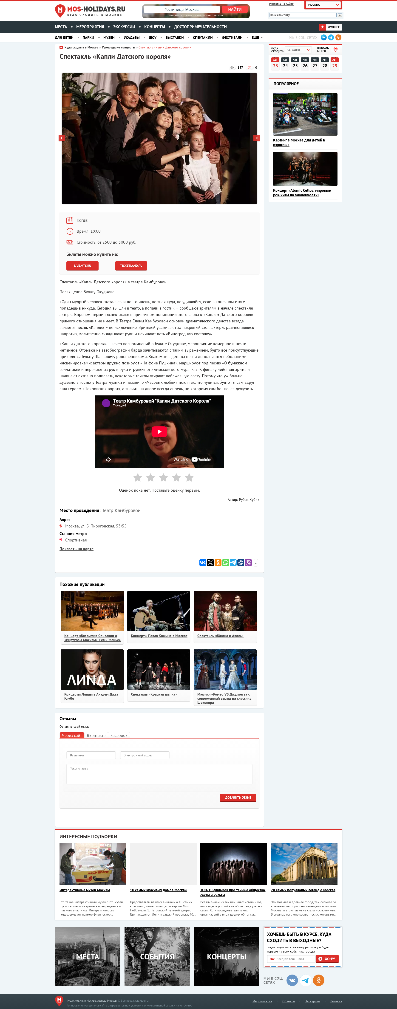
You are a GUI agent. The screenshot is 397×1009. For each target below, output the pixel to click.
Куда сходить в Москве (95, 15)
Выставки (175, 37)
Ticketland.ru (131, 266)
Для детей (64, 37)
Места (61, 26)
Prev (62, 138)
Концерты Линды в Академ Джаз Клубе (91, 696)
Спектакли (203, 37)
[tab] (72, 735)
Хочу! (330, 958)
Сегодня (293, 50)
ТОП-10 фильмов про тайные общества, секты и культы (233, 892)
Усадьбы (132, 37)
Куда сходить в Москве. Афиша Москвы (91, 1001)
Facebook (119, 735)
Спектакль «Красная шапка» (154, 694)
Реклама (336, 1001)
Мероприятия (90, 26)
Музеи (109, 37)
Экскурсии (124, 26)
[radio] (136, 478)
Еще (255, 37)
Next (257, 138)
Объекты (288, 1001)
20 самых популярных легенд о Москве (303, 890)
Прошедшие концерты (118, 47)
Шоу (152, 37)
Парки (88, 37)
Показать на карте (77, 548)
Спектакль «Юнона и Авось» (220, 635)
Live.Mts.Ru (82, 266)
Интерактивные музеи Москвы (85, 890)
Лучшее (333, 27)
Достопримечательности (200, 26)
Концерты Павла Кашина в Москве (159, 635)
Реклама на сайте (281, 4)
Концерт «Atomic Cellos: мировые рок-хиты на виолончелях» (302, 192)
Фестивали (232, 37)
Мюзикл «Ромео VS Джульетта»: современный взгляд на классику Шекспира (224, 698)
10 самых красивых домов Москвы (158, 890)
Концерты (154, 26)
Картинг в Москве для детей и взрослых (299, 142)
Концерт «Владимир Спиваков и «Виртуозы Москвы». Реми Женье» (92, 637)
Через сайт (72, 735)
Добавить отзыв (238, 797)
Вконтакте (96, 735)
